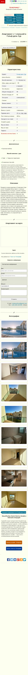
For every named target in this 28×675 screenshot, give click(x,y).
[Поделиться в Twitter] (24, 560)
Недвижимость (9, 15)
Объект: (3, 284)
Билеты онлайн (9, 22)
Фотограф (9, 20)
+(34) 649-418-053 (16, 305)
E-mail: (3, 273)
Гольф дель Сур (21, 74)
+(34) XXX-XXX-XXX (22, 1)
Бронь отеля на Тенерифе (14, 548)
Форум (19, 22)
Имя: (2, 268)
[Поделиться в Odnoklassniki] (21, 560)
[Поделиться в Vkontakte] (15, 560)
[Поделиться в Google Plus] (18, 560)
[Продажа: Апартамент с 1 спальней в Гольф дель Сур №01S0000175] (14, 329)
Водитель (9, 17)
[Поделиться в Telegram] (11, 560)
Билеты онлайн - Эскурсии (14, 542)
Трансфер (19, 15)
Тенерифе (14, 7)
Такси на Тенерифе (15, 256)
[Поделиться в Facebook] (8, 560)
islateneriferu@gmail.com (20, 3)
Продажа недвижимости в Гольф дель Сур (14, 512)
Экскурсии (19, 17)
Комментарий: (5, 289)
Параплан (19, 20)
